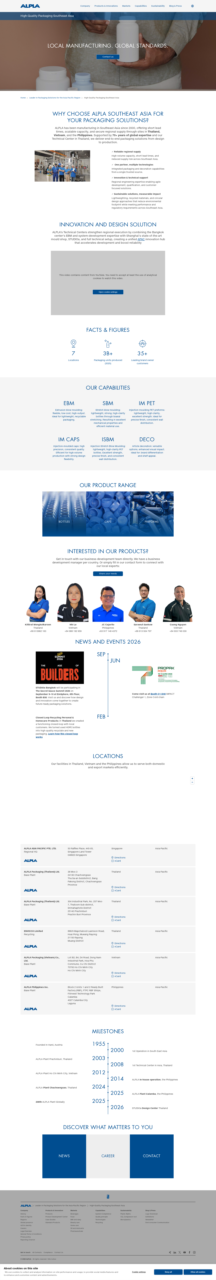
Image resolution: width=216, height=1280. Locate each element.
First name (46, 628)
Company (45, 640)
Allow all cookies (197, 1272)
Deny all (168, 1272)
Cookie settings (139, 1272)
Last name (114, 628)
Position (113, 640)
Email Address (48, 615)
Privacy (47, 652)
